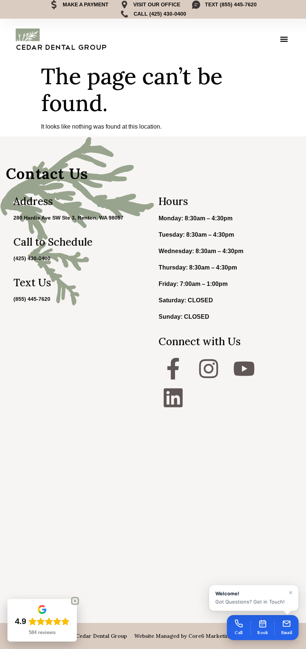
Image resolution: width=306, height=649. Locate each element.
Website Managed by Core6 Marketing (183, 636)
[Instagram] (208, 368)
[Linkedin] (173, 397)
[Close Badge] (75, 601)
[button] (284, 39)
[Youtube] (244, 368)
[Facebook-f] (173, 368)
